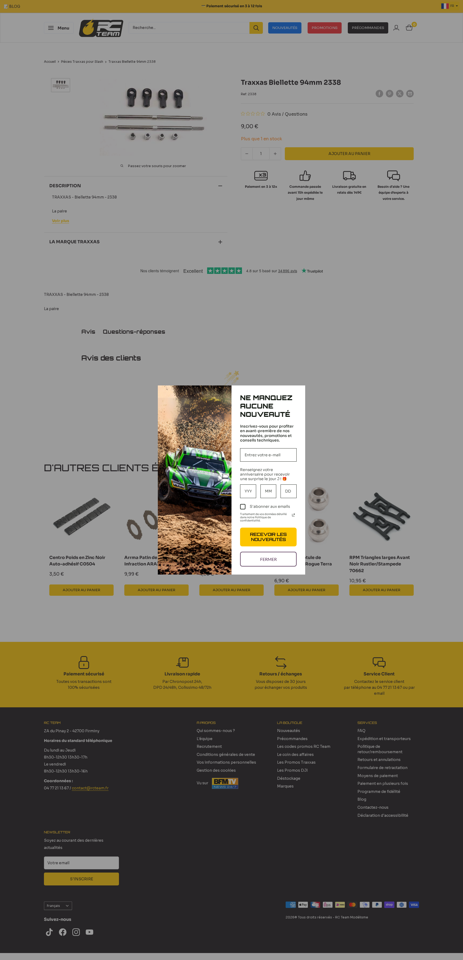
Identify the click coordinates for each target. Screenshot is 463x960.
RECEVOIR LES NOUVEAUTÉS (268, 537)
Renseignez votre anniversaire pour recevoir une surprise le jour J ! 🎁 (265, 474)
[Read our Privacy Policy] (293, 515)
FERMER (268, 559)
